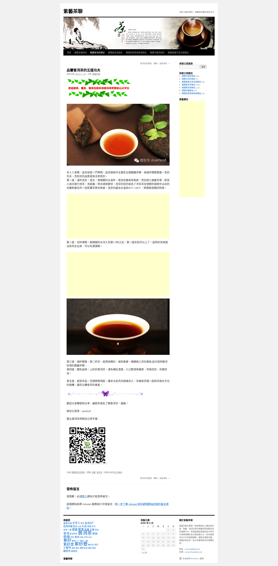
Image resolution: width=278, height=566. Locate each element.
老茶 (96, 544)
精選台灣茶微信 (188, 79)
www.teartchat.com (192, 549)
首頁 (69, 52)
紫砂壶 (68, 544)
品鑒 (94, 472)
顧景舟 (67, 550)
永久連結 (118, 472)
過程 (82, 548)
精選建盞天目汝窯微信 (178, 52)
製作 (68, 547)
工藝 (70, 530)
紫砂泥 (91, 544)
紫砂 (67, 540)
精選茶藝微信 (80, 52)
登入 (84, 496)
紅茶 (90, 537)
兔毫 (70, 523)
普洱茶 (99, 472)
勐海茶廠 (67, 526)
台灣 (79, 526)
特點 (81, 537)
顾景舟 (74, 551)
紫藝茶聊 (73, 10)
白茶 (86, 537)
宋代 (94, 526)
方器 (92, 529)
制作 (82, 523)
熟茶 (77, 536)
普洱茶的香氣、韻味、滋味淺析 (155, 63)
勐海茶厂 (90, 522)
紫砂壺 (81, 544)
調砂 (77, 548)
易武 (97, 530)
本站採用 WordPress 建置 (193, 558)
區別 (75, 526)
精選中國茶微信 (157, 52)
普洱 (66, 533)
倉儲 (65, 523)
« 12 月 (144, 552)
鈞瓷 (86, 548)
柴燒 (66, 536)
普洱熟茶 (73, 534)
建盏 (75, 529)
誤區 (73, 548)
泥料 (72, 537)
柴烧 (94, 533)
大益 (84, 526)
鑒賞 (90, 548)
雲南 (94, 548)
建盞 (81, 529)
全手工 (76, 523)
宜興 (65, 530)
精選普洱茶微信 (97, 52)
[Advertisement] (118, 216)
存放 (89, 526)
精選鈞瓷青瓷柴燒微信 (136, 52)
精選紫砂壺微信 (115, 52)
